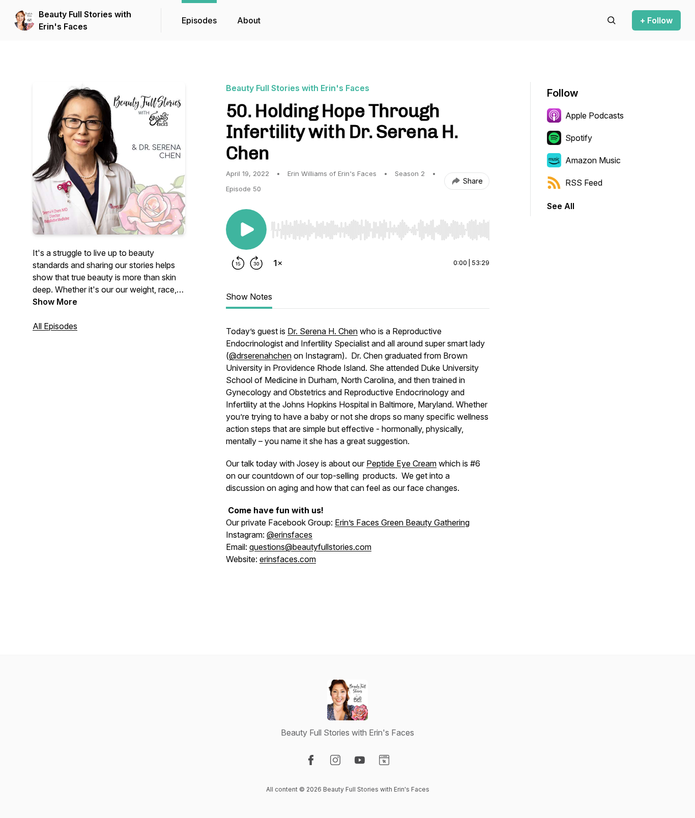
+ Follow (656, 20)
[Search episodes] (611, 20)
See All (560, 206)
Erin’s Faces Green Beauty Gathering (402, 522)
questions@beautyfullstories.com (310, 547)
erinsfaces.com (287, 559)
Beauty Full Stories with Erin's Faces (85, 20)
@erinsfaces (289, 535)
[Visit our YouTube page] (360, 760)
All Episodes (55, 326)
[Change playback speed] (278, 263)
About (248, 20)
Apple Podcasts (594, 115)
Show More (55, 302)
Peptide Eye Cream (401, 463)
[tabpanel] (357, 461)
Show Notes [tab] (249, 296)
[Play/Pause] (246, 229)
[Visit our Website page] (384, 760)
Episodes (199, 20)
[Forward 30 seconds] (256, 263)
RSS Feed (583, 183)
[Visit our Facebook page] (311, 760)
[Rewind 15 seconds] (238, 263)
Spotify (578, 138)
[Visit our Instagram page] (335, 760)
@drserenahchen (260, 355)
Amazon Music (593, 160)
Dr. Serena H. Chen (322, 331)
